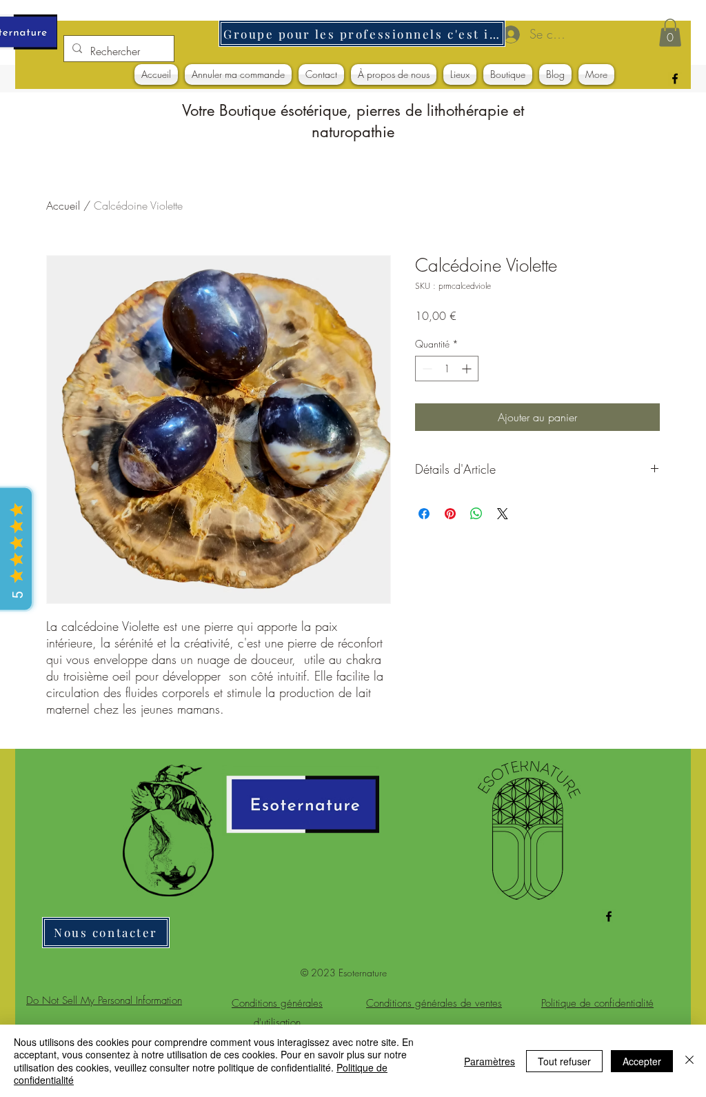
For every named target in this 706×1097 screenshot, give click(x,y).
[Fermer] (689, 1061)
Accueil (63, 205)
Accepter (642, 1061)
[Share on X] (502, 513)
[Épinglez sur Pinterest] (450, 513)
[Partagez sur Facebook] (424, 513)
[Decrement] (425, 368)
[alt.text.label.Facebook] (675, 78)
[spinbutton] (446, 368)
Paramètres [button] (489, 1061)
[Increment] (467, 368)
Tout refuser (564, 1061)
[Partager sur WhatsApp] (476, 513)
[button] (670, 33)
